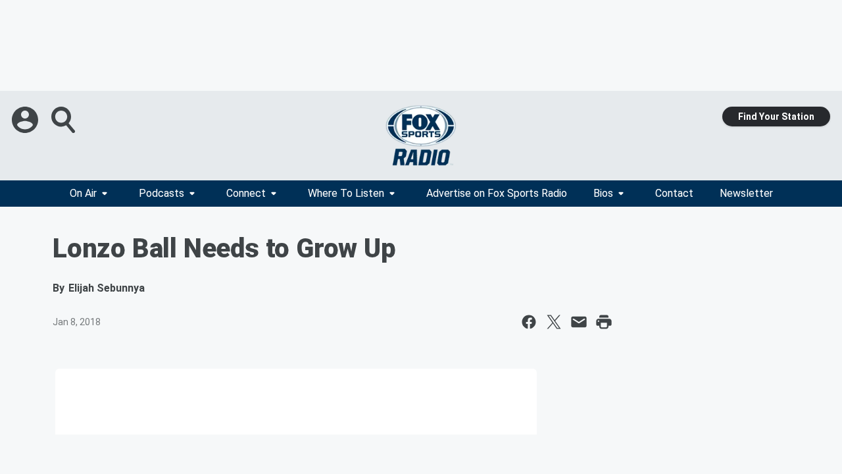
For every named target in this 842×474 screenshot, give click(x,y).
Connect (246, 193)
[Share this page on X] (554, 322)
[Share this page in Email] (579, 322)
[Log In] (26, 120)
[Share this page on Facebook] (529, 322)
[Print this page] (604, 322)
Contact (674, 193)
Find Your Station (776, 116)
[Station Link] (421, 136)
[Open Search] (64, 120)
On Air (83, 193)
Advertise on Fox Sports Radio (496, 193)
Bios (603, 193)
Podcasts (161, 193)
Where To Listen (346, 193)
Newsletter (746, 193)
